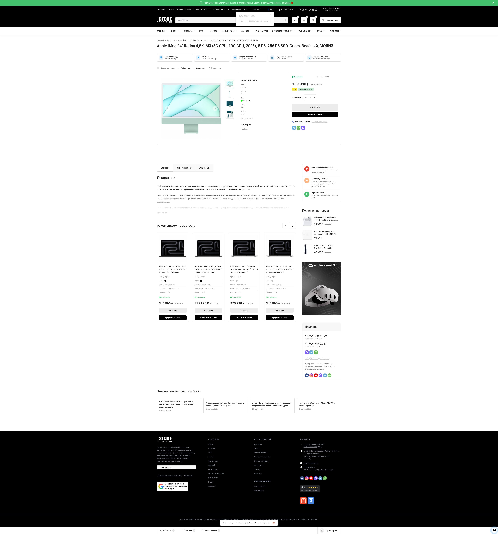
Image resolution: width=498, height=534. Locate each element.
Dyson (210, 482)
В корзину (173, 310)
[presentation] (167, 108)
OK (273, 523)
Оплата (257, 448)
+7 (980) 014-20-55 (333, 8)
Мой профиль (259, 486)
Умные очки (213, 478)
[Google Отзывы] (311, 500)
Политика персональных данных (169, 475)
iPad (209, 453)
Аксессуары (213, 469)
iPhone (210, 444)
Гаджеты (211, 486)
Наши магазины (260, 453)
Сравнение (200, 68)
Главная (160, 40)
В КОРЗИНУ (315, 107)
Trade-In (257, 469)
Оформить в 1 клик (315, 115)
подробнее (162, 213)
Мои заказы (259, 490)
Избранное (185, 68)
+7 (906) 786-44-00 (310, 444)
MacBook (171, 40)
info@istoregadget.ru (317, 358)
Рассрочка (258, 465)
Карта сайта (188, 475)
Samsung (211, 448)
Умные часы (213, 461)
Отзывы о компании (262, 457)
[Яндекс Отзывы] (303, 500)
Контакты (258, 473)
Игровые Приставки (216, 473)
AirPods (211, 457)
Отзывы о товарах (261, 461)
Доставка (258, 444)
